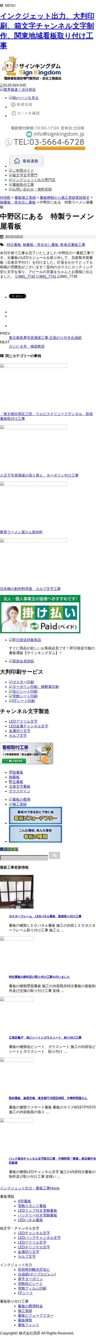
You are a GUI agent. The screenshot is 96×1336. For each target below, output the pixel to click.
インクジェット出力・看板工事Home (30, 1188)
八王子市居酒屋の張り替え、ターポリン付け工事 (39, 475)
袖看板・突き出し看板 (40, 245)
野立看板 (16, 782)
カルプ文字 (18, 735)
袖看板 (14, 777)
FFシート (25, 1293)
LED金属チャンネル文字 (28, 726)
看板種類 (25, 1320)
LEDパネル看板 (30, 1220)
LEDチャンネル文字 (34, 1233)
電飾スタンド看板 (32, 1206)
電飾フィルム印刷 (32, 1288)
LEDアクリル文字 (23, 721)
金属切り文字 (19, 731)
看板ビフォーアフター (36, 1315)
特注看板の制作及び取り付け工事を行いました (39, 976)
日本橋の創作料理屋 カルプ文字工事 (30, 589)
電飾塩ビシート (30, 1284)
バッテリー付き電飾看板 (37, 1215)
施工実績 (25, 1311)
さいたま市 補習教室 (27, 346)
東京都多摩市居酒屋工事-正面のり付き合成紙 (45, 338)
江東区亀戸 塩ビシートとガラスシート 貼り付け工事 (45, 1037)
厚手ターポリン (30, 1279)
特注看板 (14, 245)
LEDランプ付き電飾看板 (37, 1210)
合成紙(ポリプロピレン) (37, 1274)
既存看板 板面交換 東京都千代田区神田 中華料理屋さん (48, 1098)
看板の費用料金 (30, 1306)
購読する (10, 849)
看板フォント (28, 1325)
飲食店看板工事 (72, 245)
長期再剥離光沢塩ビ (34, 1269)
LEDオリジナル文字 (34, 1247)
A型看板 (24, 1201)
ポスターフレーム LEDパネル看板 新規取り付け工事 (45, 916)
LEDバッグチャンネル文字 (39, 1238)
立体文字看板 (19, 786)
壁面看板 (16, 772)
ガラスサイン (19, 791)
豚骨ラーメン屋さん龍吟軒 (21, 532)
